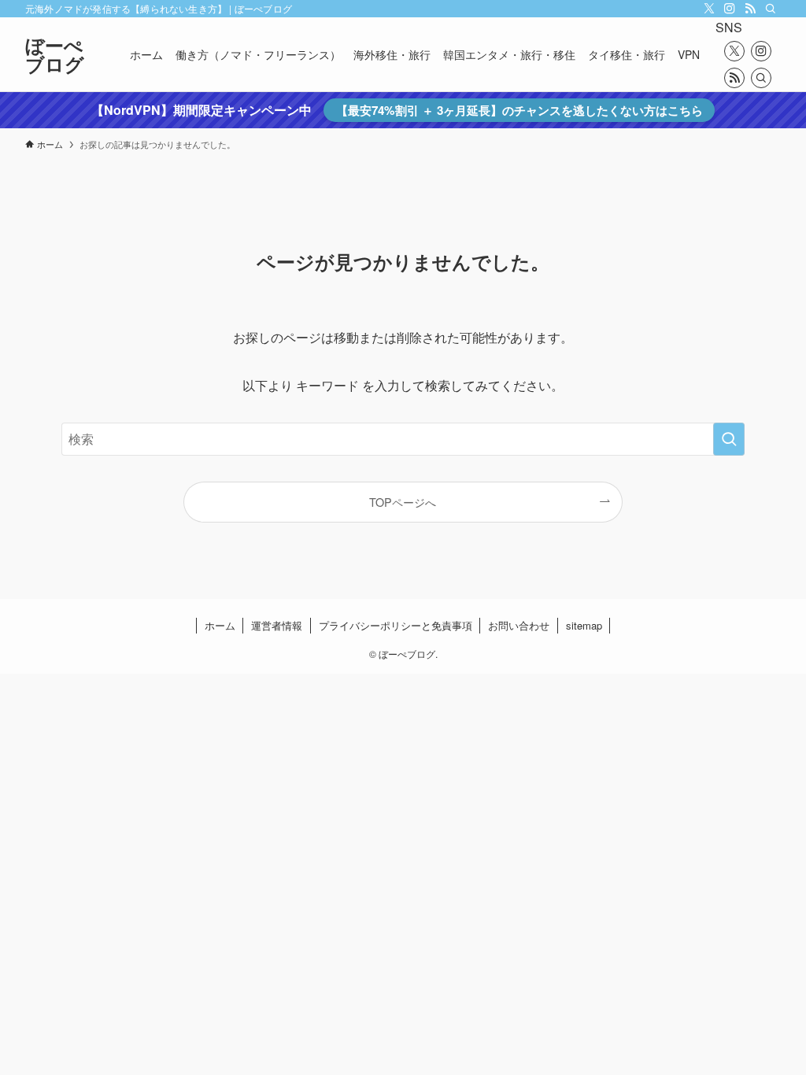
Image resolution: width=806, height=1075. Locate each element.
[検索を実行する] (729, 439)
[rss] (750, 8)
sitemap (584, 625)
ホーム (220, 625)
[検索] (770, 8)
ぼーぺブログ (54, 54)
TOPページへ (402, 501)
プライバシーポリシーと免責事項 (395, 625)
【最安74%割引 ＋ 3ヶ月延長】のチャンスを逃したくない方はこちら (519, 110)
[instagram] (729, 8)
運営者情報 (276, 625)
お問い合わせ (518, 625)
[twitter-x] (709, 8)
